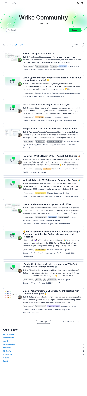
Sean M (50, 120)
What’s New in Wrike (69, 120)
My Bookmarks (43, 344)
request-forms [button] (40, 141)
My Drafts (43, 351)
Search (75, 30)
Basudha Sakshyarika (37, 69)
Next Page (43, 322)
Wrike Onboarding (58, 69)
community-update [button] (53, 306)
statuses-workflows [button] (42, 66)
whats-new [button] (39, 117)
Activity (6, 341)
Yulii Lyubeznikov (36, 283)
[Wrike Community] (13, 3)
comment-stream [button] (41, 217)
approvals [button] (54, 66)
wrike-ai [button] (38, 279)
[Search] (78, 3)
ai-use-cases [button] (52, 279)
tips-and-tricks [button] (40, 306)
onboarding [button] (63, 66)
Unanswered (43, 354)
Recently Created (16, 45)
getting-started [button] (63, 217)
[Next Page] (78, 321)
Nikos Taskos (38, 96)
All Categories (9, 334)
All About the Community (31, 313)
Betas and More (57, 283)
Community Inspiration (57, 96)
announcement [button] (40, 193)
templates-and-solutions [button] (54, 141)
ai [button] (44, 279)
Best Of (6, 361)
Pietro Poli (58, 309)
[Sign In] (82, 3)
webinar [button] (38, 169)
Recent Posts (8, 338)
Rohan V (33, 120)
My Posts (43, 348)
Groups (6, 358)
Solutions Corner (28, 148)
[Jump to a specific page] (82, 321)
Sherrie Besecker (59, 145)
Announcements (73, 196)
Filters (76, 45)
